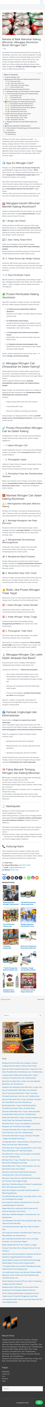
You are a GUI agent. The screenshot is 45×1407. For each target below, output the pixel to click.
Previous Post (5, 999)
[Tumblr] (16, 878)
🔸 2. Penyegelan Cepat (14, 97)
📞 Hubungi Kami (10, 132)
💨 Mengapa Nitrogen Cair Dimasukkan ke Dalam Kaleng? (22, 91)
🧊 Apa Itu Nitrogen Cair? (12, 77)
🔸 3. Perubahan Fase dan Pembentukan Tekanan (22, 99)
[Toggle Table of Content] (38, 73)
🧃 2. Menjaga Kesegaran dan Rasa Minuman (20, 105)
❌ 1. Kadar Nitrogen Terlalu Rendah (17, 115)
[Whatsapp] (29, 878)
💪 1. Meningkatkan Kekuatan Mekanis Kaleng (20, 103)
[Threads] (20, 878)
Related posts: (12, 134)
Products (5, 1378)
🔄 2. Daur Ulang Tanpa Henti (16, 83)
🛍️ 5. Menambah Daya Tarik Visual (17, 111)
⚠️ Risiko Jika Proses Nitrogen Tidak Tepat (17, 113)
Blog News (5, 1371)
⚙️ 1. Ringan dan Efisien (14, 81)
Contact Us (6, 1374)
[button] (39, 1402)
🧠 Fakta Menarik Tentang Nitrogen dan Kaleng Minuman (22, 128)
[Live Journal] (24, 878)
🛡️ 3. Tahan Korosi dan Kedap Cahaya (18, 85)
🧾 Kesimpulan (9, 130)
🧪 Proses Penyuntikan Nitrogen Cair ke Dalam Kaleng (21, 93)
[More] (37, 878)
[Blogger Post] (12, 878)
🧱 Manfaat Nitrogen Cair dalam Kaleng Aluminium (20, 101)
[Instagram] (33, 878)
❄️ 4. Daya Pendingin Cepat (15, 87)
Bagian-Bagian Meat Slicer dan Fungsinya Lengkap (19, 1245)
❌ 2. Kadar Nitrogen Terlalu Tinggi (17, 117)
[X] (8, 878)
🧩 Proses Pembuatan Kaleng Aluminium (17, 89)
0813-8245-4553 (25, 865)
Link (3, 1376)
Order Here (14, 870)
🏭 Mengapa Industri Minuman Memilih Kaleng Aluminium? (22, 79)
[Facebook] (4, 878)
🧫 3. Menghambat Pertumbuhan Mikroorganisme (22, 107)
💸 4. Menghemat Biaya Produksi (17, 109)
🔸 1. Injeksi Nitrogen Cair (14, 95)
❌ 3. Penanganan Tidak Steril (16, 119)
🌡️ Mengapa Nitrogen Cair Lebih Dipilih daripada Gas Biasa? (21, 123)
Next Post (40, 999)
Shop (4, 1381)
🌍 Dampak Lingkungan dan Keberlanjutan (18, 126)
